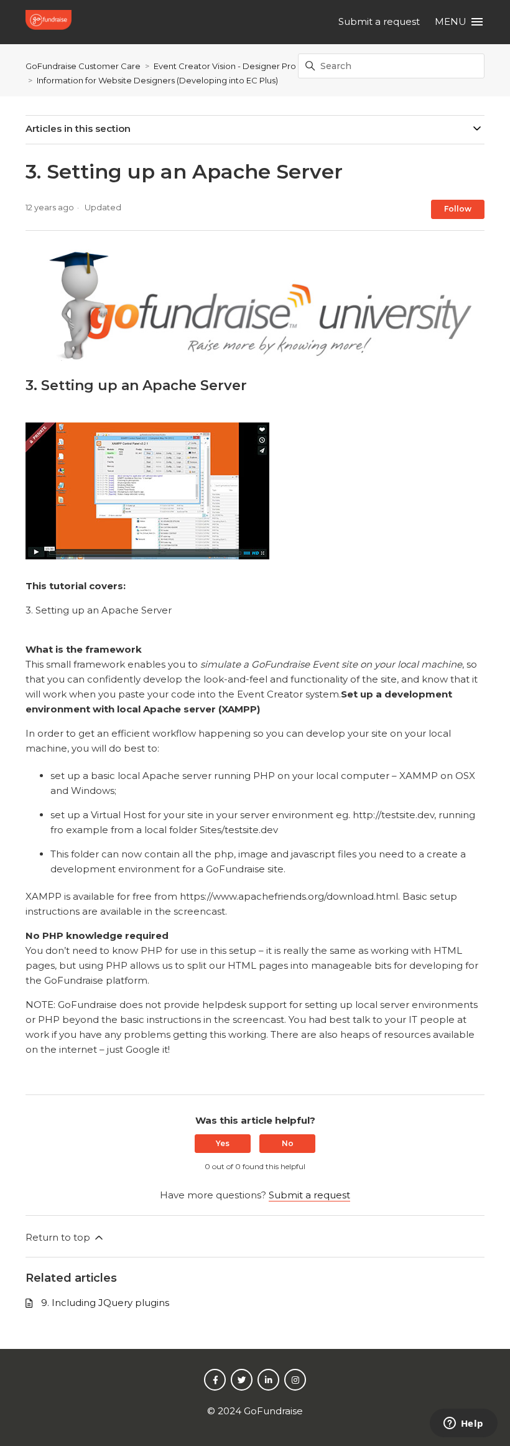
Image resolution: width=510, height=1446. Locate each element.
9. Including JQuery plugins (105, 1302)
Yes (223, 1143)
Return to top (59, 1237)
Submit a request (379, 21)
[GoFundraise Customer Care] (50, 22)
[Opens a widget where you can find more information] (463, 1424)
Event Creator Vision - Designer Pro (225, 66)
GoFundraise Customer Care (83, 66)
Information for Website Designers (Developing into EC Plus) (157, 80)
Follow (457, 208)
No (288, 1143)
